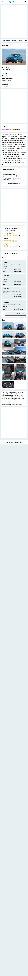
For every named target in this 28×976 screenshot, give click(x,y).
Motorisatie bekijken (14, 183)
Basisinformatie (6, 40)
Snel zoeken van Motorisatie (16, 314)
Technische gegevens (17, 40)
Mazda (5, 45)
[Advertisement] (14, 21)
